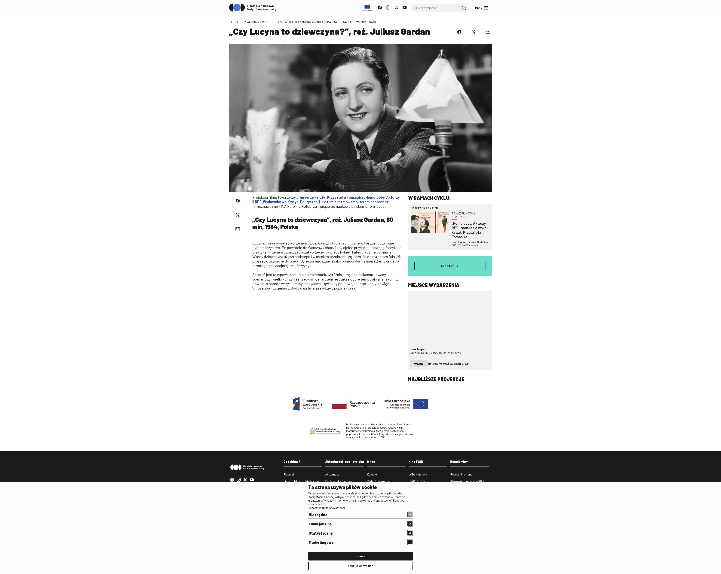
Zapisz (360, 556)
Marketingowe (321, 542)
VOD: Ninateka (418, 474)
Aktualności (332, 474)
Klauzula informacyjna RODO (467, 481)
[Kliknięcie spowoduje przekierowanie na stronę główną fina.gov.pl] (253, 7)
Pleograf (289, 474)
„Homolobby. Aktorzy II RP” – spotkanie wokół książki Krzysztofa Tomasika (283, 22)
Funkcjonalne (320, 524)
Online (418, 363)
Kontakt (372, 474)
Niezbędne (318, 514)
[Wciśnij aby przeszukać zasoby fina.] (464, 8)
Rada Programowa (378, 481)
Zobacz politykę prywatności (326, 507)
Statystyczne (321, 533)
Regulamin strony (461, 474)
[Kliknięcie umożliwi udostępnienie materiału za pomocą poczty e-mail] (488, 32)
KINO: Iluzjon (417, 481)
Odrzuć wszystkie (360, 566)
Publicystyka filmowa (338, 481)
